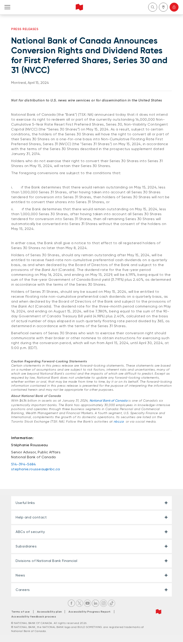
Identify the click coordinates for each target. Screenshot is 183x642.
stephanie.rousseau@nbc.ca (35, 469)
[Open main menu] (7, 7)
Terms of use (20, 611)
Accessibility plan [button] (50, 611)
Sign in (174, 7)
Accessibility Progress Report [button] (90, 611)
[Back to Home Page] (79, 7)
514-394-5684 (23, 464)
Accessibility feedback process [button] (33, 616)
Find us (163, 7)
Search (152, 7)
